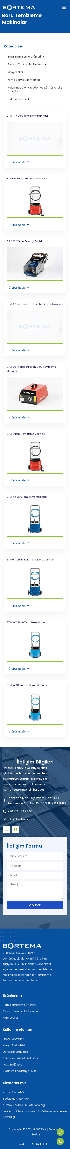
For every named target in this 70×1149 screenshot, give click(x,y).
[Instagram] (6, 829)
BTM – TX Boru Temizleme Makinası (27, 115)
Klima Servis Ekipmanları (24, 80)
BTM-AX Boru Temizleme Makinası (27, 496)
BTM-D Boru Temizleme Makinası (26, 434)
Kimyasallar (15, 72)
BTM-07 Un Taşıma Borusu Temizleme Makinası (35, 304)
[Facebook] (15, 829)
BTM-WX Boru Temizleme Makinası (27, 685)
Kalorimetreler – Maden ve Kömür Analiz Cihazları (35, 89)
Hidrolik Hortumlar (20, 99)
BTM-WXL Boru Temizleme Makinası (27, 622)
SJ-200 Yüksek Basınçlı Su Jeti (25, 241)
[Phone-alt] (60, 1141)
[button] (64, 7)
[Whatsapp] (60, 1132)
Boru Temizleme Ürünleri (24, 57)
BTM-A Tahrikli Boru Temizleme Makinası (30, 559)
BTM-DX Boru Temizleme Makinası (27, 178)
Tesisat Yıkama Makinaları (25, 64)
